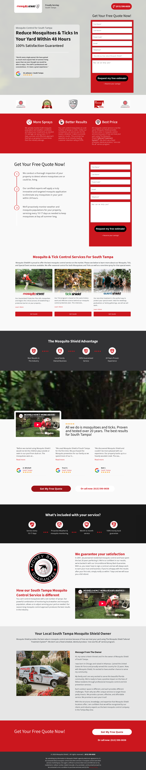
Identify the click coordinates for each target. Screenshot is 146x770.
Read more (20, 459)
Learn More (19, 307)
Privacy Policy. (93, 767)
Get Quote (33, 314)
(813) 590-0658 (90, 754)
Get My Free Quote (51, 488)
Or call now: (95, 488)
